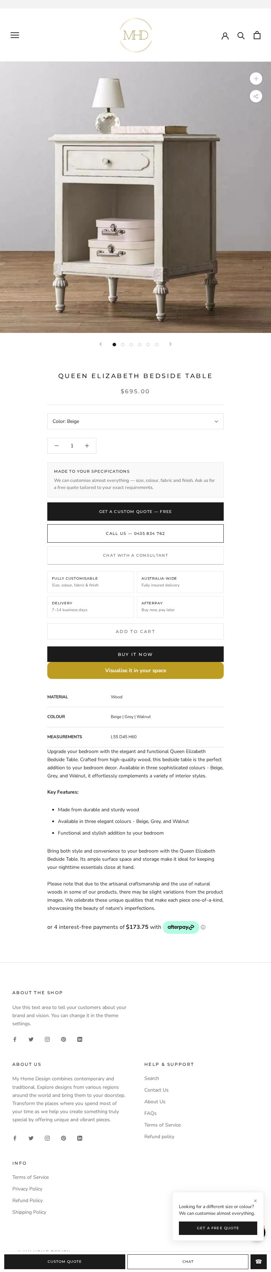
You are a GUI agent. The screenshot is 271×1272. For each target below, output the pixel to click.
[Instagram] (47, 1039)
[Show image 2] (123, 344)
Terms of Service (162, 1125)
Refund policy (159, 1136)
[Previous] (101, 344)
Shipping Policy (29, 1212)
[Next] (170, 344)
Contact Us (156, 1090)
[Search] (241, 35)
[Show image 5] (148, 344)
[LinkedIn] (79, 1039)
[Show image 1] (114, 344)
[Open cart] (257, 35)
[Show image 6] (156, 344)
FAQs (150, 1113)
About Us (154, 1101)
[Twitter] (31, 1039)
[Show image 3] (131, 344)
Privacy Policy (27, 1189)
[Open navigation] (15, 35)
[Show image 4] (139, 344)
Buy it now (135, 654)
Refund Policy (27, 1200)
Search (151, 1078)
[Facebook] (14, 1039)
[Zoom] (256, 78)
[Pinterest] (63, 1039)
